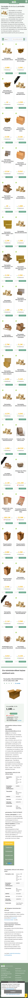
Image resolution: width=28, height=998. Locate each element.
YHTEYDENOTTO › (19, 980)
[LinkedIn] (8, 863)
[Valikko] (26, 2)
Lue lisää (19, 720)
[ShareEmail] (6, 863)
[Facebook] (10, 863)
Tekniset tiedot (8, 843)
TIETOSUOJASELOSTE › (20, 973)
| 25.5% (13, 706)
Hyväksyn (12, 991)
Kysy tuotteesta (9, 859)
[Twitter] (9, 863)
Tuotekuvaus (9, 847)
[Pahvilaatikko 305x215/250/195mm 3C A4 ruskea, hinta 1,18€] (14, 694)
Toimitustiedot (8, 851)
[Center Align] (3, 39)
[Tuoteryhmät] (2, 2)
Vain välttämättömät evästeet (13, 994)
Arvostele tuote (9, 855)
